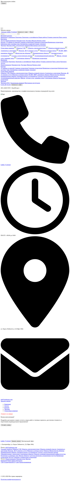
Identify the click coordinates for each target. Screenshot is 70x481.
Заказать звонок (6, 401)
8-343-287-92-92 (6, 84)
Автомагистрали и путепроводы (27, 76)
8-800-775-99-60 (12, 32)
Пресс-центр (63, 37)
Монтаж (34, 40)
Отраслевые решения (7, 48)
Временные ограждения (55, 42)
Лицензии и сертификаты (30, 37)
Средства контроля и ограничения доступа (42, 455)
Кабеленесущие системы (8, 44)
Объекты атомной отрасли (56, 48)
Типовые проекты (6, 449)
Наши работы (42, 37)
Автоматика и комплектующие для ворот (33, 44)
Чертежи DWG (11, 45)
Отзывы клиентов (53, 37)
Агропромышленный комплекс (45, 56)
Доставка (29, 40)
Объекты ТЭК (21, 48)
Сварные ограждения (27, 42)
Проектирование (10, 40)
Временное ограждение (39, 58)
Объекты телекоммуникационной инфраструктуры (50, 454)
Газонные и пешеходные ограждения (24, 457)
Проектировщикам (25, 462)
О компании (11, 37)
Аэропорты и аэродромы (53, 73)
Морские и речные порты (48, 50)
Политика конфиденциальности (11, 479)
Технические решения (23, 45)
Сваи (17, 462)
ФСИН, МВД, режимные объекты (39, 75)
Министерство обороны (23, 53)
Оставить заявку (6, 425)
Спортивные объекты (23, 58)
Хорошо (3, 3)
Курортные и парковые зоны (10, 455)
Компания (4, 37)
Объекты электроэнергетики (37, 48)
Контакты (4, 39)
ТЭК (2, 462)
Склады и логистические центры (22, 56)
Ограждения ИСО (9, 462)
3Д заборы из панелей (13, 42)
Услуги (3, 40)
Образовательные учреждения (10, 454)
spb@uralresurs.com (6, 399)
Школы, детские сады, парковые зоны (32, 78)
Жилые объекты (24, 455)
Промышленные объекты (41, 53)
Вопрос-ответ (41, 40)
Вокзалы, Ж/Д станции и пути (28, 50)
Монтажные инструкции (38, 45)
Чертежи (3, 45)
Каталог (3, 42)
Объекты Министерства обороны (53, 451)
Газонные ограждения (41, 42)
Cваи (18, 44)
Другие (10, 457)
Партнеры (18, 37)
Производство (21, 40)
